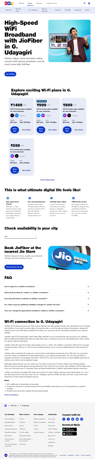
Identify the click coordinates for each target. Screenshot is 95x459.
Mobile (21, 3)
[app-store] (69, 434)
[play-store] (69, 430)
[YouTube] (77, 419)
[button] (84, 3)
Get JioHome (33, 10)
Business (39, 3)
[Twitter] (63, 419)
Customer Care (51, 3)
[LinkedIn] (81, 419)
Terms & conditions (86, 455)
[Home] (5, 406)
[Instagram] (68, 419)
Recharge (78, 10)
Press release (63, 455)
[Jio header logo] (9, 3)
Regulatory (71, 455)
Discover (9, 10)
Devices (58, 10)
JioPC (87, 10)
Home (30, 3)
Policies (77, 455)
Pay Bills (68, 10)
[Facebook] (72, 419)
